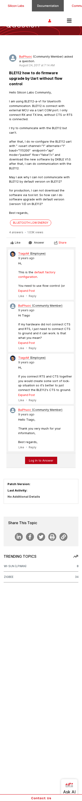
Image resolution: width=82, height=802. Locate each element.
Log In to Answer (41, 460)
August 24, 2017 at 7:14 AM (37, 65)
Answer (39, 242)
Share (63, 242)
